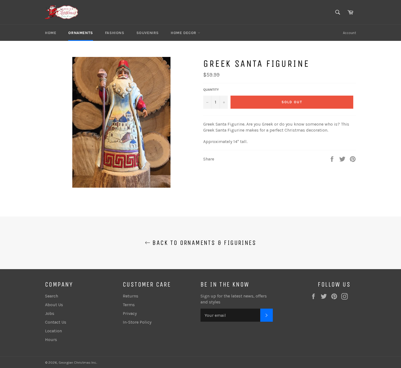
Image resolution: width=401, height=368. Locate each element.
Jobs (49, 313)
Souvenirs (147, 33)
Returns (130, 296)
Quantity (211, 90)
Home (50, 33)
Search (51, 296)
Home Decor (184, 33)
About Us (54, 304)
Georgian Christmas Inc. (78, 362)
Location (53, 330)
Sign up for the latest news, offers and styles (233, 299)
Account (349, 33)
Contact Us (55, 322)
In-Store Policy (137, 322)
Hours (51, 339)
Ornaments (80, 33)
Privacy (130, 313)
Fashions (114, 33)
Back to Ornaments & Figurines (203, 243)
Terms (129, 304)
